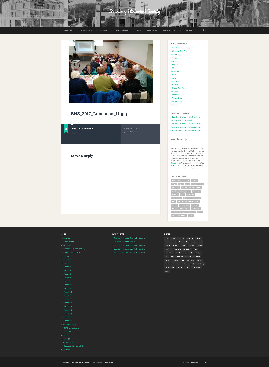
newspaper (195, 205)
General (198, 187)
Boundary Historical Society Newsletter (186, 117)
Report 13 (68, 303)
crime (187, 184)
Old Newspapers (122, 30)
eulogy (174, 58)
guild (182, 194)
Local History (169, 30)
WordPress (108, 362)
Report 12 (68, 299)
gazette (191, 187)
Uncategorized (177, 101)
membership (189, 201)
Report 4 (67, 270)
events (174, 61)
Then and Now (177, 98)
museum (174, 205)
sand (173, 212)
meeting (180, 201)
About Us (68, 30)
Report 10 (68, 292)
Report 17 (68, 317)
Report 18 (68, 321)
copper (181, 184)
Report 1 (67, 259)
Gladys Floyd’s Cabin (72, 252)
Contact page (175, 163)
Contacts (187, 30)
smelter (200, 212)
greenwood (175, 194)
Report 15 (68, 310)
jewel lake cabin (176, 198)
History (174, 68)
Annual (179, 180)
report (187, 208)
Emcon (194, 184)
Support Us (152, 30)
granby (188, 191)
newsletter (176, 81)
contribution (176, 54)
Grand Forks (196, 191)
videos (174, 105)
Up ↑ (206, 362)
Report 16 (68, 314)
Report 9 (67, 288)
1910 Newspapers (71, 328)
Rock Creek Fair (177, 95)
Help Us (175, 65)
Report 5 (67, 274)
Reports (103, 30)
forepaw (184, 187)
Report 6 (67, 278)
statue (173, 215)
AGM (173, 180)
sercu (188, 212)
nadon (181, 205)
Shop (139, 30)
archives (186, 180)
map (199, 198)
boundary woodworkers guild (182, 48)
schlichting (181, 212)
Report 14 (68, 306)
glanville (174, 191)
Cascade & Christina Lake (74, 346)
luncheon (192, 198)
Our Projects (86, 30)
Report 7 (67, 281)
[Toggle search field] (204, 30)
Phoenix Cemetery (178, 88)
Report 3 (67, 267)
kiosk (185, 198)
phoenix (174, 208)
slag (194, 212)
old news (175, 85)
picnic (181, 208)
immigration (190, 194)
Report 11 (68, 296)
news (174, 78)
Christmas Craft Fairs (179, 51)
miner (197, 201)
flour (178, 187)
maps (174, 75)
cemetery (194, 180)
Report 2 (67, 263)
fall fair (200, 184)
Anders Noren (197, 362)
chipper (174, 184)
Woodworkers (182, 215)
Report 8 (67, 285)
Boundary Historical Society (134, 11)
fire (173, 187)
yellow (191, 215)
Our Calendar (69, 241)
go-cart (181, 191)
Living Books (176, 71)
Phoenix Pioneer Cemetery (74, 249)
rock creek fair (196, 208)
